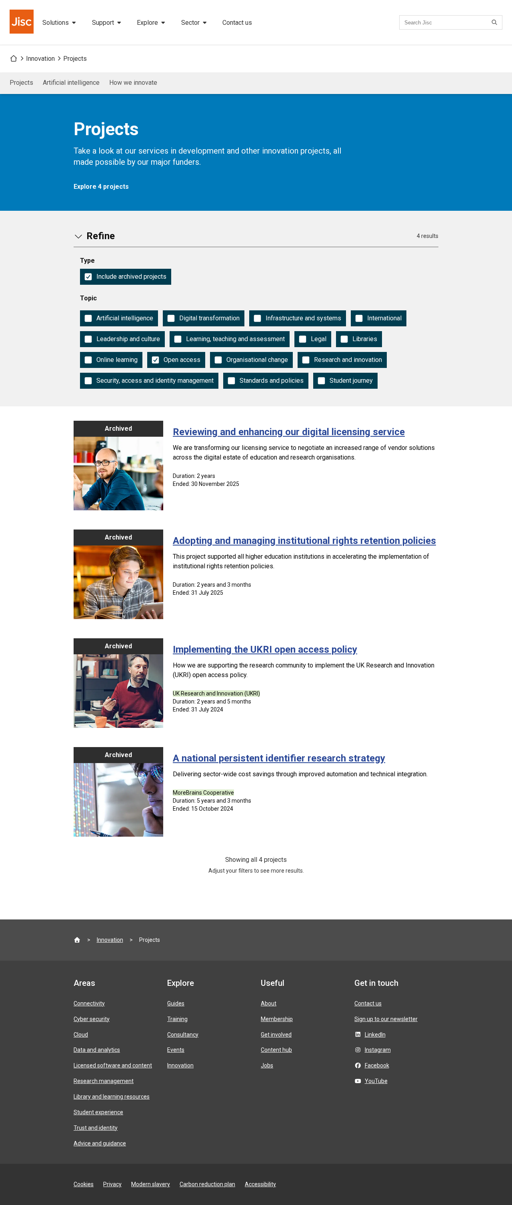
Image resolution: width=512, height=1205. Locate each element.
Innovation (40, 58)
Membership (277, 1019)
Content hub (276, 1050)
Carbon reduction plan (207, 1184)
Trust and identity (96, 1128)
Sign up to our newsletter (386, 1019)
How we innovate (133, 82)
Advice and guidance (100, 1143)
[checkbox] (125, 277)
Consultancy (182, 1034)
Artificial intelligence (71, 82)
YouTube (376, 1081)
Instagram (378, 1050)
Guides (175, 1003)
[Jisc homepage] (22, 22)
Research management (104, 1081)
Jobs (267, 1065)
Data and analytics (97, 1050)
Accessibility (260, 1184)
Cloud (81, 1034)
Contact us (237, 22)
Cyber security (92, 1019)
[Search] (495, 22)
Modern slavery (150, 1184)
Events (175, 1050)
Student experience (98, 1112)
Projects (75, 58)
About (268, 1003)
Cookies (84, 1184)
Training (177, 1019)
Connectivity (89, 1003)
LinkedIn (375, 1034)
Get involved (276, 1034)
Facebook (377, 1065)
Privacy (112, 1184)
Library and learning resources (112, 1096)
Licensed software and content (113, 1065)
